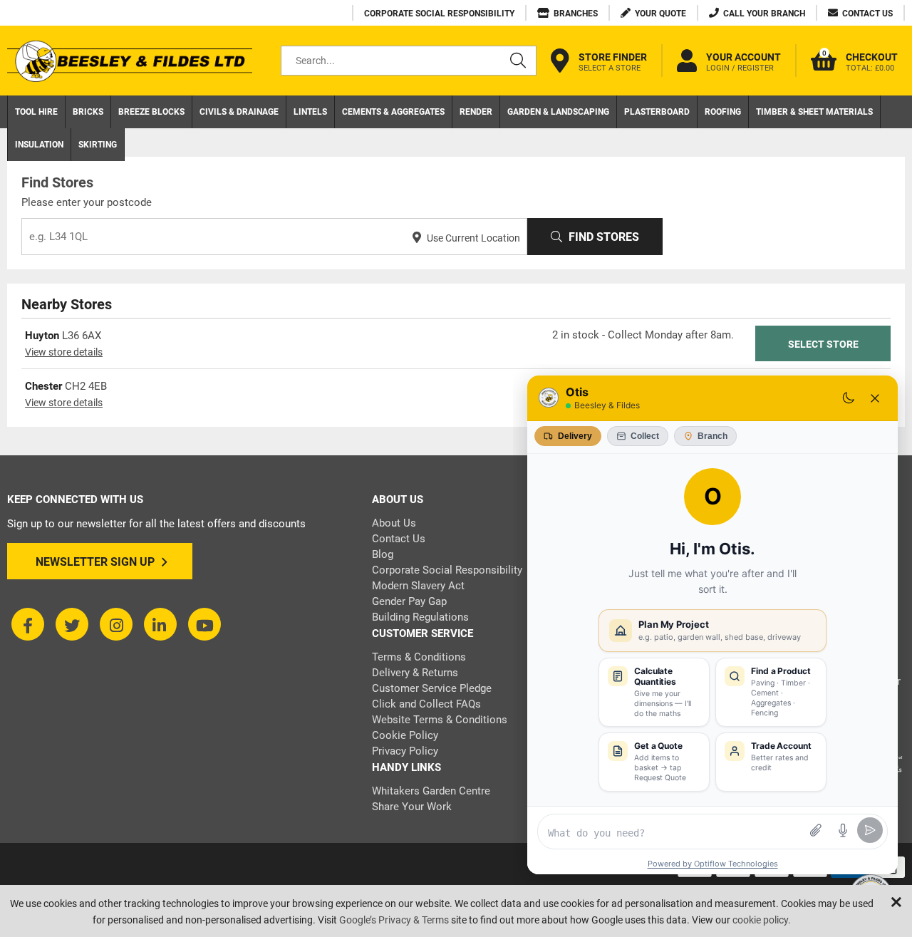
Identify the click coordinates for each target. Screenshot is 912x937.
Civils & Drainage (239, 112)
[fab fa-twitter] (72, 624)
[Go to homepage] (129, 61)
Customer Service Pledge (432, 688)
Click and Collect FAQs (426, 704)
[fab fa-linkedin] (160, 624)
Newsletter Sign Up (95, 562)
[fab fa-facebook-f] (27, 624)
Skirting (97, 145)
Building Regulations (420, 617)
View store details (64, 352)
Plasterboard (657, 112)
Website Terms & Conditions (439, 719)
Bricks (88, 112)
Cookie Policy (405, 735)
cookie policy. (761, 920)
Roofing (723, 112)
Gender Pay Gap (409, 601)
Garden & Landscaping (558, 112)
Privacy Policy (405, 751)
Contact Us (398, 538)
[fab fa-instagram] (116, 624)
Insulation (39, 145)
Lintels (310, 112)
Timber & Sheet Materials (814, 112)
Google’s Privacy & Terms (394, 920)
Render (476, 112)
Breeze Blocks (151, 112)
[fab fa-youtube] (204, 624)
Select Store (823, 344)
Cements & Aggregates (393, 112)
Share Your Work (412, 806)
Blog (382, 554)
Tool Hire (36, 112)
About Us (394, 523)
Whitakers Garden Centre (431, 791)
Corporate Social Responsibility (447, 570)
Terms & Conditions (419, 657)
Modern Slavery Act (418, 585)
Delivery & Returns (415, 672)
